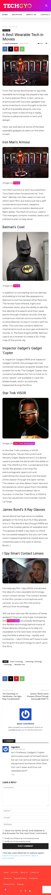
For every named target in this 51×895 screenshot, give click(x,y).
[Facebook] (4, 49)
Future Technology (16, 661)
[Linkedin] (30, 891)
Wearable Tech (19, 664)
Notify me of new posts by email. (18, 841)
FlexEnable (13, 621)
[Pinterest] (16, 49)
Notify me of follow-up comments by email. (22, 838)
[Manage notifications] (5, 890)
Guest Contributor (11, 43)
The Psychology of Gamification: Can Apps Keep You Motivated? (12, 696)
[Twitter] (25, 891)
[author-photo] (25, 720)
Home (4, 26)
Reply (13, 774)
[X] (10, 49)
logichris (15, 747)
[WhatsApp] (22, 49)
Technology (13, 26)
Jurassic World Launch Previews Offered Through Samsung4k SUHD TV (38, 696)
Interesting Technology (34, 661)
